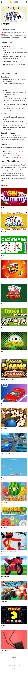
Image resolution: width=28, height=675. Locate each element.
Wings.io (3, 478)
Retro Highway (5, 576)
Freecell (3, 328)
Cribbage (3, 256)
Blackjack (3, 34)
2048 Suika (4, 502)
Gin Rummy (4, 208)
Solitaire (3, 352)
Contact (13, 668)
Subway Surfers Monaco (7, 379)
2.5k (2, 281)
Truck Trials (4, 601)
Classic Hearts (5, 304)
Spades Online (5, 232)
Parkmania (4, 404)
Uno (2, 280)
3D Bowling (4, 428)
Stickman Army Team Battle (8, 552)
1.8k (2, 405)
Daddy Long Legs (5, 650)
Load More (14, 657)
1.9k (2, 257)
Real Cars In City (5, 453)
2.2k (2, 627)
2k (2, 209)
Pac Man (3, 626)
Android (19, 157)
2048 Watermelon (5, 527)
